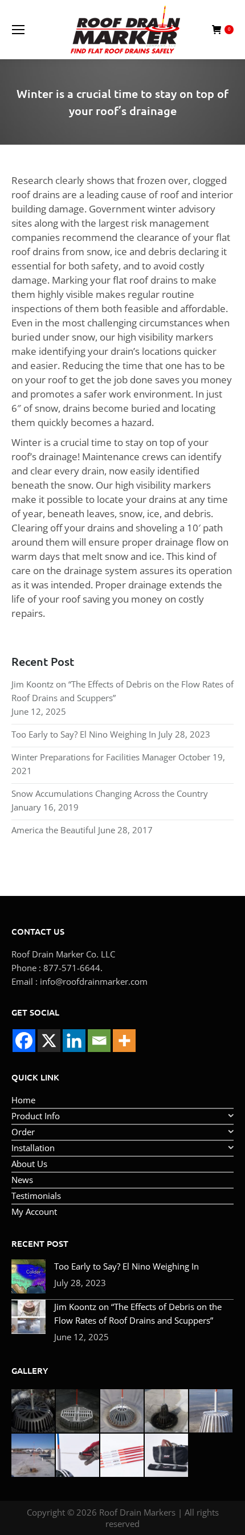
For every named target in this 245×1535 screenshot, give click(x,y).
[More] (124, 1040)
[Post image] (28, 1276)
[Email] (99, 1040)
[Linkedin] (74, 1040)
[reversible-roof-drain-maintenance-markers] (78, 1456)
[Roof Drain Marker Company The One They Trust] (33, 1456)
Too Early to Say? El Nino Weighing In (83, 734)
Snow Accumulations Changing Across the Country (109, 793)
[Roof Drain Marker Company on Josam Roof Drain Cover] (122, 1411)
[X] (49, 1040)
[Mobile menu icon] (18, 29)
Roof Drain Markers (137, 1512)
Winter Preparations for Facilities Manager (93, 757)
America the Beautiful (53, 830)
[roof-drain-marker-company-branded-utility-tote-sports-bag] (167, 1456)
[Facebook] (24, 1040)
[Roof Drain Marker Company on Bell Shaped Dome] (167, 1411)
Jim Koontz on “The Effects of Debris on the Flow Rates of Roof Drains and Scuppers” (122, 690)
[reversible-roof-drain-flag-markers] (122, 1456)
